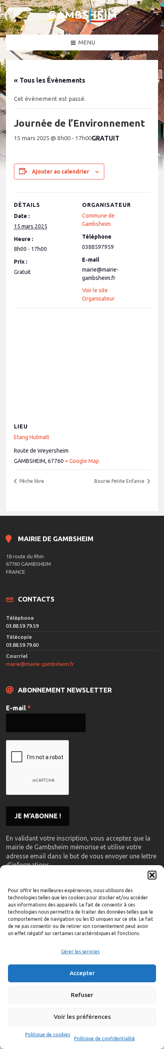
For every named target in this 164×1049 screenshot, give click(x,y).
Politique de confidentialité (104, 1038)
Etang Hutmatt (31, 437)
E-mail (18, 708)
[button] (152, 875)
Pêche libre (31, 481)
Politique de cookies (47, 1034)
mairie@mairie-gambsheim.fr (40, 664)
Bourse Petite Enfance (120, 481)
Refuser (82, 994)
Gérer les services (80, 951)
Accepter (82, 973)
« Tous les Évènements (49, 80)
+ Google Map (82, 461)
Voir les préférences (82, 1016)
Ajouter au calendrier (60, 171)
